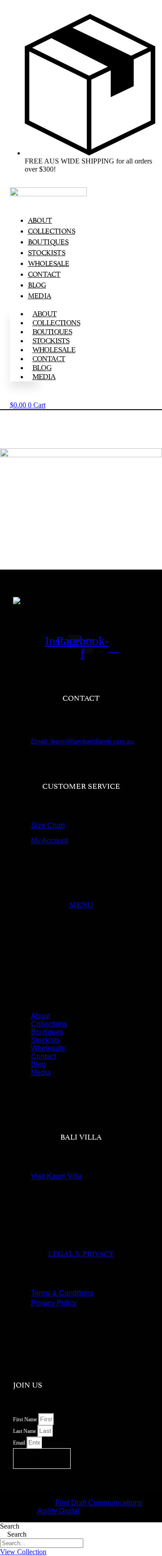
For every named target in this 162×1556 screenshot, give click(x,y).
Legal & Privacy (81, 1253)
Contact (44, 273)
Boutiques (48, 241)
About (40, 219)
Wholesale (48, 262)
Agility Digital (58, 1511)
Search (9, 1526)
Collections (51, 230)
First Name (25, 1419)
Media (39, 295)
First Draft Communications (98, 1503)
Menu (81, 904)
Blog (37, 284)
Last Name (25, 1431)
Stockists (47, 252)
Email (20, 1443)
